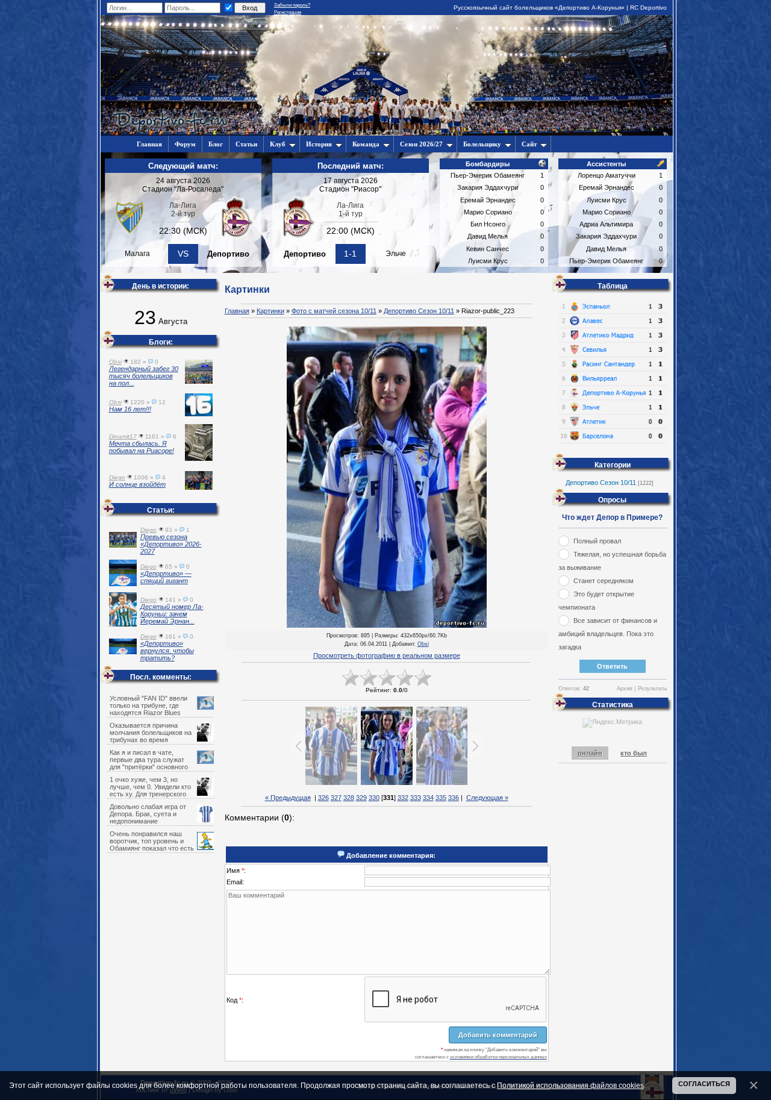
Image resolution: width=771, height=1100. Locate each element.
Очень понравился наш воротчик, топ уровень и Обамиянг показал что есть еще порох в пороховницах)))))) (158, 844)
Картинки (270, 310)
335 (440, 797)
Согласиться (704, 1083)
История (319, 144)
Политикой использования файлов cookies (570, 1085)
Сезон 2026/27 (421, 144)
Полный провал (597, 541)
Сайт (529, 144)
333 (415, 797)
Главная (237, 310)
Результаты (652, 689)
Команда (365, 144)
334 (428, 797)
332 (403, 797)
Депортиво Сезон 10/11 (419, 310)
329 (361, 797)
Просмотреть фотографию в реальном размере (386, 655)
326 (323, 797)
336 (453, 797)
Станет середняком (603, 580)
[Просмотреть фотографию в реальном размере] (386, 478)
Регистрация (287, 12)
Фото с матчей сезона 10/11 (334, 310)
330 (374, 797)
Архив (624, 689)
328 (348, 797)
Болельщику (482, 144)
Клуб (278, 144)
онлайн (590, 753)
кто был (633, 753)
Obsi (423, 644)
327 (336, 797)
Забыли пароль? (292, 5)
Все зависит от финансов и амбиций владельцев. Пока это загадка (607, 634)
